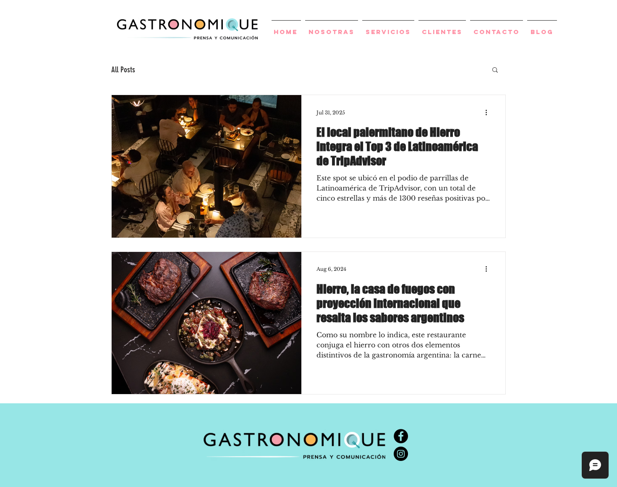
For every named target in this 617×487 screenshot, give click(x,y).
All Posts (123, 69)
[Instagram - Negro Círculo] (401, 454)
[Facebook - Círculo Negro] (401, 436)
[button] (495, 70)
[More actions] (489, 112)
